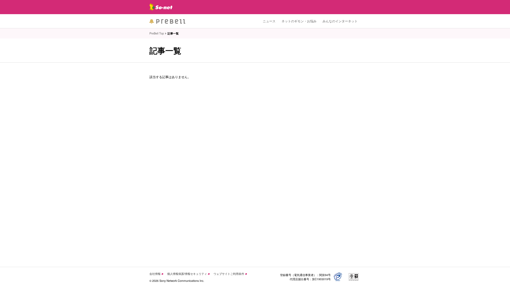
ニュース (269, 21)
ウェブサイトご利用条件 (229, 274)
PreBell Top (156, 33)
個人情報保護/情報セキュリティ (187, 274)
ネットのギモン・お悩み (299, 21)
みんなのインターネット (340, 21)
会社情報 (155, 274)
